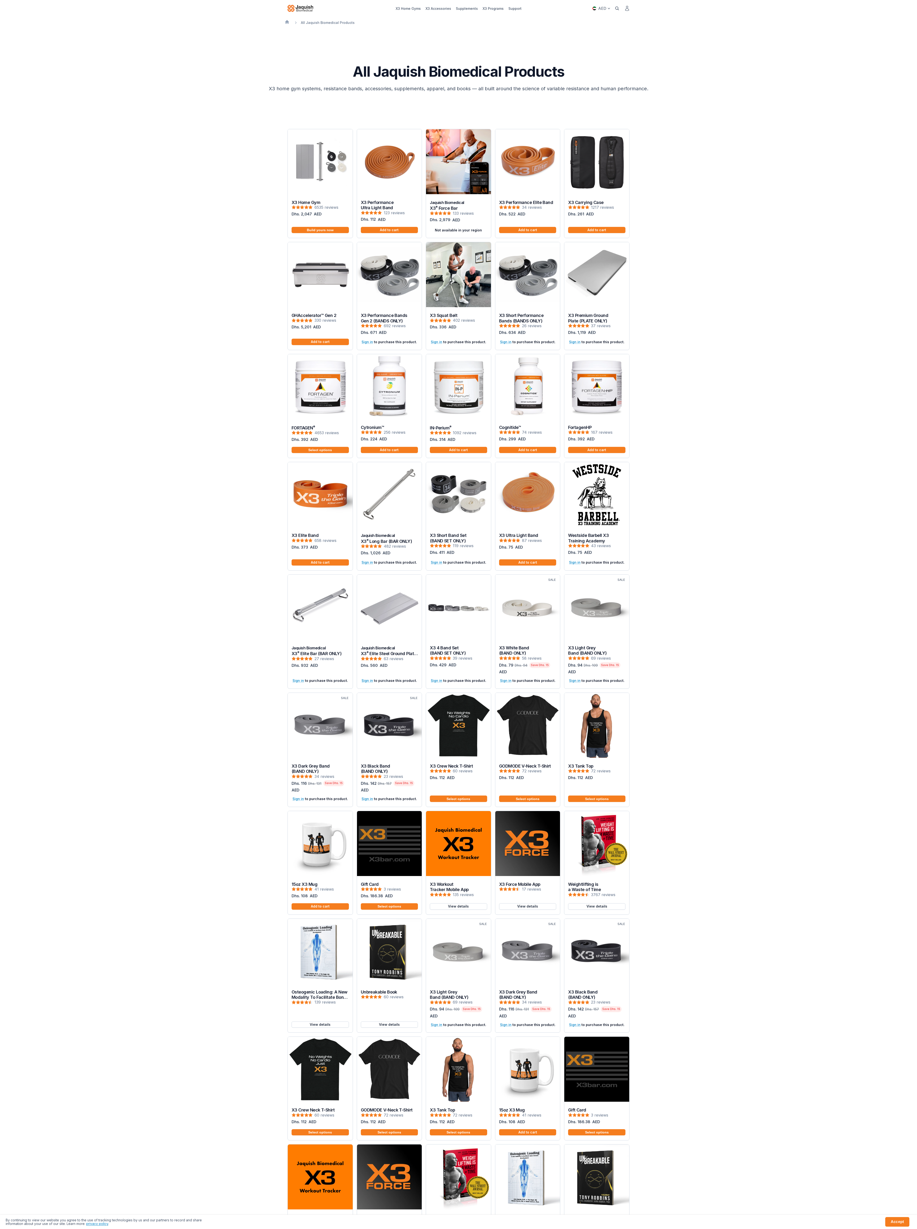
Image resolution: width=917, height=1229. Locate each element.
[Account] (627, 8)
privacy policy (97, 1224)
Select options (320, 450)
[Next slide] (345, 161)
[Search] (617, 8)
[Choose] (345, 411)
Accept (897, 1222)
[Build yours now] (345, 186)
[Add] (414, 186)
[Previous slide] (295, 161)
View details (458, 906)
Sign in (367, 342)
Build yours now (320, 230)
